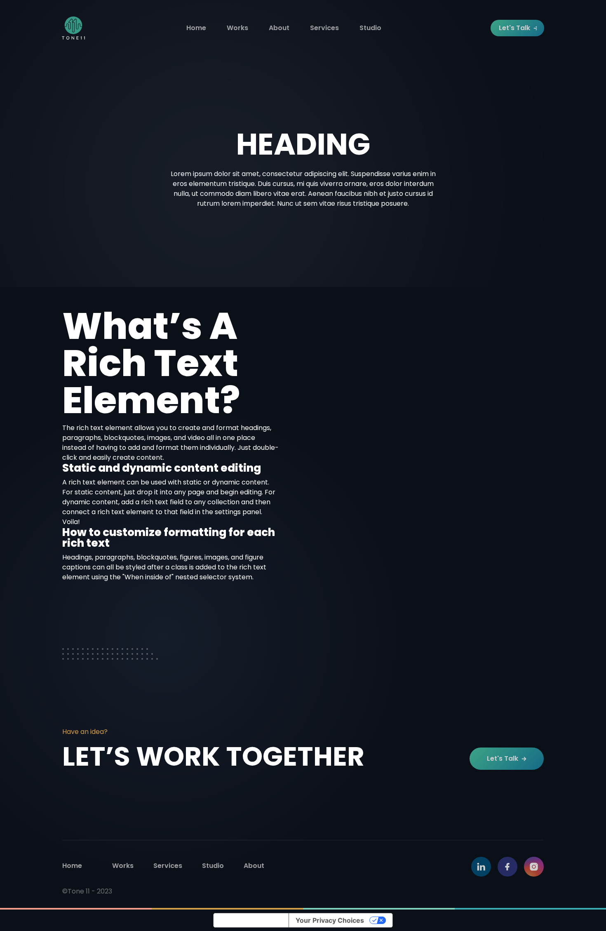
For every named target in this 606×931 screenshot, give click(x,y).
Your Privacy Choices (330, 920)
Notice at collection (251, 920)
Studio (370, 28)
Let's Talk (514, 28)
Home (196, 28)
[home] (73, 28)
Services (324, 28)
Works (237, 28)
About (279, 28)
